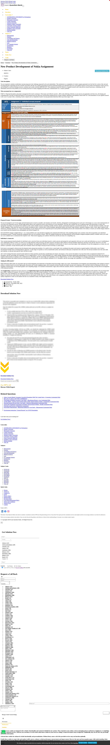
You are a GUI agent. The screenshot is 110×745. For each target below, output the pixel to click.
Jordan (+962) (8, 635)
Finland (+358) (9, 612)
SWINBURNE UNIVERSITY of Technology (19, 17)
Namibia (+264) (9, 654)
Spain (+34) (8, 680)
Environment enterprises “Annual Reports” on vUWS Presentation (21, 410)
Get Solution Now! (5, 419)
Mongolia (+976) (9, 651)
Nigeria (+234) (8, 660)
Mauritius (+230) (9, 650)
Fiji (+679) (8, 611)
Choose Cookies (92, 742)
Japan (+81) (8, 634)
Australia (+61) (5, 546)
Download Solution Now (7, 279)
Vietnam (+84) (8, 699)
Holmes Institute (11, 30)
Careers (6, 504)
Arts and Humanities (12, 40)
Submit (5, 571)
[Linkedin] (2, 512)
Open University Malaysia (13, 27)
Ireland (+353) (8, 631)
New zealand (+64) (9, 658)
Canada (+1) (5, 558)
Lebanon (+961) (9, 643)
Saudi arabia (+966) (10, 673)
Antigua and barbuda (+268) (8, 544)
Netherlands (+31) (9, 657)
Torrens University (12, 22)
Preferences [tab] (5, 724)
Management (10, 35)
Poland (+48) (8, 668)
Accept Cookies (83, 742)
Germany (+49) (9, 617)
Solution (3, 566)
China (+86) (8, 601)
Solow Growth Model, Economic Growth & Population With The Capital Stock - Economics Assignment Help (32, 397)
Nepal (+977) (8, 655)
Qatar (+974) (8, 670)
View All (9, 31)
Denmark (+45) (9, 605)
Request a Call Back (9, 59)
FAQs (6, 1)
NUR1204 (6, 471)
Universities (8, 15)
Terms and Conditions (9, 501)
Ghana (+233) (8, 618)
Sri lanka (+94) (9, 681)
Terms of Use (7, 503)
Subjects (7, 33)
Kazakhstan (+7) (9, 637)
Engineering (10, 45)
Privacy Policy (7, 496)
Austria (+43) (5, 548)
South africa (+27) (9, 677)
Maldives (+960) (9, 647)
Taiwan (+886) (8, 687)
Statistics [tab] (4, 727)
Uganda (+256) (9, 692)
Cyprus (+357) (8, 604)
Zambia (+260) (9, 702)
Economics (10, 48)
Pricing (10, 1)
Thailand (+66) (9, 689)
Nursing (9, 37)
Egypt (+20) (8, 608)
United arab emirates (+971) (12, 693)
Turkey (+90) (8, 690)
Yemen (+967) (8, 700)
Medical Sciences (11, 41)
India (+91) (8, 625)
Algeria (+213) (5, 543)
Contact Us (7, 493)
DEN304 (6, 481)
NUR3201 (6, 476)
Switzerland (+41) (9, 686)
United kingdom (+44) (10, 694)
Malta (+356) (8, 648)
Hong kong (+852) (9, 622)
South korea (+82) (9, 679)
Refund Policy (7, 497)
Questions (7, 12)
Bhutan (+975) (5, 555)
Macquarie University (12, 20)
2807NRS (6, 472)
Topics (7, 52)
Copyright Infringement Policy (11, 500)
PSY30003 (7, 475)
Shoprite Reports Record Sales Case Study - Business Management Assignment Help (25, 403)
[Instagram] (8, 512)
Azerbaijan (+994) (6, 550)
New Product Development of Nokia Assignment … (25, 62)
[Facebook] (5, 512)
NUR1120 (6, 469)
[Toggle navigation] (23, 6)
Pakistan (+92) (8, 664)
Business (9, 47)
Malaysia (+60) (9, 645)
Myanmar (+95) (9, 653)
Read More (75, 743)
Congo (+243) (8, 602)
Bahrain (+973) (5, 551)
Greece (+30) (8, 619)
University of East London (14, 25)
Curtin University (11, 21)
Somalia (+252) (9, 676)
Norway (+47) (8, 661)
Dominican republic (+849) (11, 606)
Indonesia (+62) (9, 627)
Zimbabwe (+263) (9, 703)
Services (3, 1)
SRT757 (6, 478)
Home (6, 9)
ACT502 (6, 479)
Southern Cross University (14, 28)
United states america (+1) (11, 696)
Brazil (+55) (5, 557)
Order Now (8, 55)
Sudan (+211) (8, 683)
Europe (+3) (8, 609)
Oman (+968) (8, 663)
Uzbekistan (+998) (9, 697)
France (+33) (8, 614)
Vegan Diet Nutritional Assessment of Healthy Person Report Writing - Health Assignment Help (28, 404)
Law (8, 42)
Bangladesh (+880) (6, 553)
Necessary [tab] (4, 721)
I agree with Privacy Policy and (17, 567)
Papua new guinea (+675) (11, 666)
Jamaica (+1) (8, 632)
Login (14, 1)
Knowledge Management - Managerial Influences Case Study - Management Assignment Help (28, 407)
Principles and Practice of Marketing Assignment (16, 406)
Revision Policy (8, 499)
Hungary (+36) (9, 624)
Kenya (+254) (8, 638)
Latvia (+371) (8, 641)
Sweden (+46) (8, 684)
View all (6, 442)
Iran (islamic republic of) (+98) (12, 628)
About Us (6, 491)
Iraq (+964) (8, 630)
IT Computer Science (12, 44)
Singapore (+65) (9, 674)
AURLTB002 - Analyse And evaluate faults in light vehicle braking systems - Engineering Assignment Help (31, 401)
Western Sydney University (14, 24)
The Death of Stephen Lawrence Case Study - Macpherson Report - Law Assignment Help (27, 400)
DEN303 (6, 482)
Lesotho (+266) (9, 644)
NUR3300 (6, 473)
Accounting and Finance (13, 38)
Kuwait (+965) (8, 640)
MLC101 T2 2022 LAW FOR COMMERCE (15, 398)
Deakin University (11, 18)
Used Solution (10, 566)
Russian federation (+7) (11, 671)
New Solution (18, 566)
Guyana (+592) (9, 621)
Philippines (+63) (9, 667)
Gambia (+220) (9, 615)
